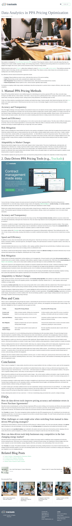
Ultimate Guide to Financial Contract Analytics (14, 461)
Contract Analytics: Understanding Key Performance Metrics (17, 456)
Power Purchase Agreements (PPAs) (24, 62)
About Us (59, 520)
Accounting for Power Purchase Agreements (14, 459)
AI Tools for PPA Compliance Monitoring (13, 458)
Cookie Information (61, 518)
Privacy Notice (60, 515)
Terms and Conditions (62, 513)
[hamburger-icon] (60, 4)
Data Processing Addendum (63, 517)
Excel (69, 100)
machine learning (42, 68)
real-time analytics (52, 68)
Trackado (19, 68)
